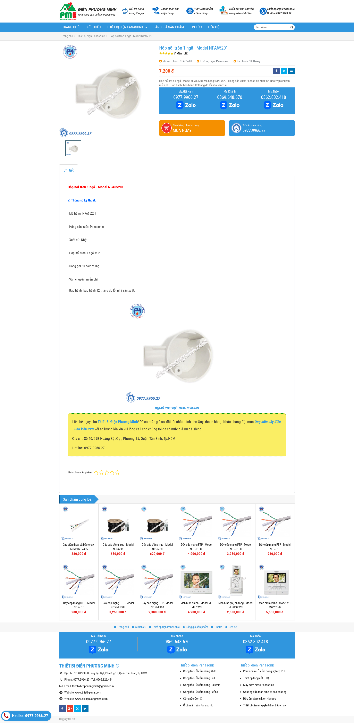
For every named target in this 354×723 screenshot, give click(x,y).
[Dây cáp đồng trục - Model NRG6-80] (157, 523)
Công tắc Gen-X (192, 698)
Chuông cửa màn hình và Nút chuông (264, 692)
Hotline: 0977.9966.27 (29, 716)
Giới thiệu (93, 27)
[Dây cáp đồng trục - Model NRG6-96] (118, 523)
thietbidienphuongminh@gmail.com (93, 686)
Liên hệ (213, 27)
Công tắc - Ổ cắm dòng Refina (200, 692)
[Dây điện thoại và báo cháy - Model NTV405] (78, 523)
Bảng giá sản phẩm (168, 27)
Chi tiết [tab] (69, 170)
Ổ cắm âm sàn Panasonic (198, 705)
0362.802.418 (273, 97)
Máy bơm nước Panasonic (258, 685)
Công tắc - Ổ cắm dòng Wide (199, 671)
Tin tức (196, 27)
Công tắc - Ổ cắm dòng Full (199, 678)
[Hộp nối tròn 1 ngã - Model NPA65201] (107, 90)
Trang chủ (70, 27)
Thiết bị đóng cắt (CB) (256, 678)
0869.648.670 (229, 97)
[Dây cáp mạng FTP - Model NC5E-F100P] (118, 581)
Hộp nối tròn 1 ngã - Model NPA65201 (177, 408)
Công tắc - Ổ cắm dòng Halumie (201, 685)
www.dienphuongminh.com (91, 699)
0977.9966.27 (185, 97)
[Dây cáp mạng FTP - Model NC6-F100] (235, 523)
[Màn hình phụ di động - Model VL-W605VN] (235, 581)
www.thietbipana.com (88, 692)
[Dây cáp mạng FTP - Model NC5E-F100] (157, 581)
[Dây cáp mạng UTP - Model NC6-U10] (78, 581)
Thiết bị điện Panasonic (125, 27)
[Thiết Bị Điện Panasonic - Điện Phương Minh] (88, 11)
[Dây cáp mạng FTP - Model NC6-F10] (275, 523)
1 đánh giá (181, 53)
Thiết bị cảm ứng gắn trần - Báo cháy (264, 705)
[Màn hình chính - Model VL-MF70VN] (196, 581)
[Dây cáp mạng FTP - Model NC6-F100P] (196, 523)
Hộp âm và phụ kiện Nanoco (259, 698)
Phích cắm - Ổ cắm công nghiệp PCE (264, 671)
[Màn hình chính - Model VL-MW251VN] (275, 581)
